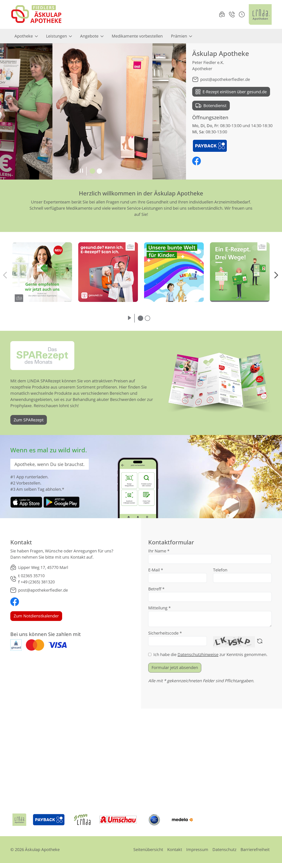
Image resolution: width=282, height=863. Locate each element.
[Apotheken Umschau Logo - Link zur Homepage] (118, 819)
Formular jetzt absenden (175, 667)
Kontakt (174, 849)
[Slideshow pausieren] (81, 171)
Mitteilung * (159, 608)
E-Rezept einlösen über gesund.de (235, 92)
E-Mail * (155, 570)
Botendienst (214, 105)
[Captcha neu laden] (259, 641)
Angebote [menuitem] (89, 36)
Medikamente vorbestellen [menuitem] (137, 36)
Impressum (197, 849)
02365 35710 (33, 575)
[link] (26, 502)
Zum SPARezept (29, 420)
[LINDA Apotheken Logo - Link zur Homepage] (19, 819)
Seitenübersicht (148, 849)
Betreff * (156, 589)
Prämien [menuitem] (179, 36)
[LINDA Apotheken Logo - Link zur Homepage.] (260, 14)
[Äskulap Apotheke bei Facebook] (196, 161)
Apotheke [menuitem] (23, 36)
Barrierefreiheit (255, 849)
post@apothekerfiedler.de (225, 79)
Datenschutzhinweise (198, 654)
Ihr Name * (158, 551)
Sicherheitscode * (165, 633)
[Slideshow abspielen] (129, 318)
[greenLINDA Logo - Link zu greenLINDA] (82, 819)
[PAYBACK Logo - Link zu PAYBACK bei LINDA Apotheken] (209, 145)
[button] (242, 14)
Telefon (220, 570)
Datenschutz (224, 849)
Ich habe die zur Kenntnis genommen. (210, 654)
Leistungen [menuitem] (56, 36)
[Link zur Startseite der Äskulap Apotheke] (37, 14)
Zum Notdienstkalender (36, 616)
